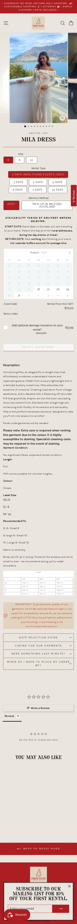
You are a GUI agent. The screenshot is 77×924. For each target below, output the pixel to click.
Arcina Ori (38, 133)
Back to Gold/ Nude (41, 849)
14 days (57, 189)
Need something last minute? (38, 653)
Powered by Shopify (38, 921)
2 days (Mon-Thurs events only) (38, 174)
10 (31, 159)
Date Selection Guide (38, 637)
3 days (18, 182)
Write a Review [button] (40, 708)
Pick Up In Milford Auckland (47, 205)
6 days (18, 189)
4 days (38, 182)
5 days (58, 182)
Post (11, 204)
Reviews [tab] (9, 716)
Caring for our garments (38, 645)
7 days (37, 189)
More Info (41, 333)
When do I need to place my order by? (38, 664)
